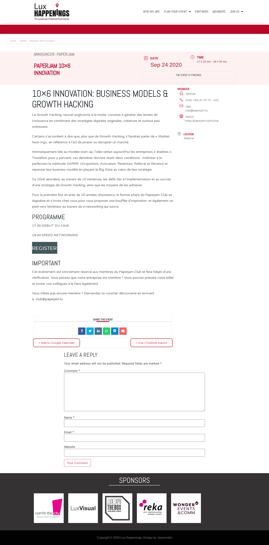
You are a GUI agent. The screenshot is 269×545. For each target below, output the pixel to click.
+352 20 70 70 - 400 (206, 100)
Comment (72, 370)
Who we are (151, 11)
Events (23, 41)
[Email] (123, 331)
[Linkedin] (98, 331)
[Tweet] (90, 331)
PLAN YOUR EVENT (175, 11)
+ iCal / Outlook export (151, 343)
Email (69, 432)
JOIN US (234, 11)
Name (69, 417)
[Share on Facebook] (81, 331)
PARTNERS (201, 11)
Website (69, 446)
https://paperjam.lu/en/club (202, 120)
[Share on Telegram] (114, 331)
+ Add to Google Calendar (56, 343)
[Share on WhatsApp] (106, 331)
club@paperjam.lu (49, 299)
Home (13, 41)
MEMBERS (219, 11)
